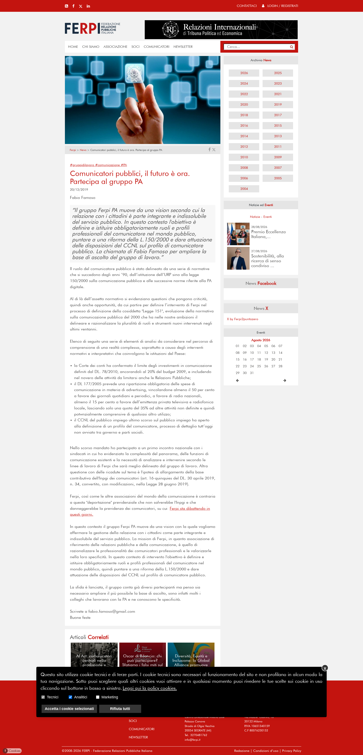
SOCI (135, 47)
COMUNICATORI (156, 47)
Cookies (12, 751)
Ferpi (73, 150)
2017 (278, 115)
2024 (244, 83)
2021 (278, 94)
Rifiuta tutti (120, 709)
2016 (244, 126)
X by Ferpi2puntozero (242, 319)
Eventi (267, 217)
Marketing (109, 697)
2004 (244, 189)
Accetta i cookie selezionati (69, 709)
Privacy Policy (291, 751)
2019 (278, 105)
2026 (244, 73)
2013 (278, 136)
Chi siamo (90, 47)
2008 (244, 168)
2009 (278, 157)
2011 (278, 147)
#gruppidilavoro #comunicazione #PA (98, 165)
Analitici (80, 697)
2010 (244, 157)
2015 (278, 126)
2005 (278, 178)
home (73, 47)
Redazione (241, 751)
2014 (244, 136)
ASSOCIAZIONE (115, 47)
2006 (244, 178)
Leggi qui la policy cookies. (150, 688)
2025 (278, 73)
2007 (278, 168)
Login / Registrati (282, 6)
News (83, 150)
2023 (278, 83)
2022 (244, 94)
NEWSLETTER (183, 47)
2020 (244, 105)
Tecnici (52, 697)
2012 (244, 147)
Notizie (255, 217)
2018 (244, 115)
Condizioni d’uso (265, 751)
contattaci (247, 6)
